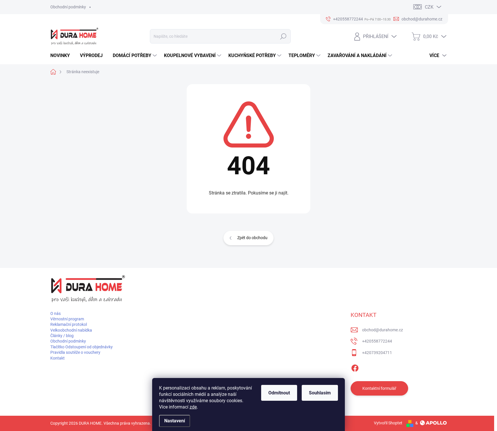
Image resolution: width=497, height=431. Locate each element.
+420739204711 (377, 352)
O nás (55, 313)
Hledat (283, 36)
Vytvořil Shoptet (388, 423)
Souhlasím (320, 393)
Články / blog (62, 335)
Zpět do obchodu (252, 237)
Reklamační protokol (68, 324)
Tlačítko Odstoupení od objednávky (81, 347)
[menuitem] (62, 55)
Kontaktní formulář (379, 388)
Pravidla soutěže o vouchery (75, 352)
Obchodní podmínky (68, 7)
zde (193, 407)
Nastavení (174, 421)
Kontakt (57, 358)
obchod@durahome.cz (382, 330)
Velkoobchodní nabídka (71, 330)
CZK (429, 7)
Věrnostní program (67, 319)
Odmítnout (279, 393)
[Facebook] (355, 367)
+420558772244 (377, 341)
